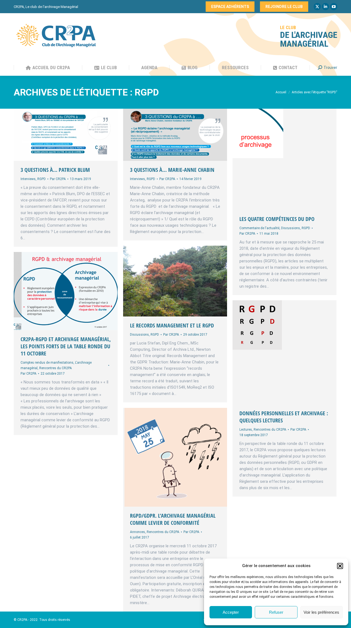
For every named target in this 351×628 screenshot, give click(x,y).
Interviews (28, 179)
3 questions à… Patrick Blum (55, 169)
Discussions (290, 228)
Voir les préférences (321, 612)
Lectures (245, 429)
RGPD (41, 179)
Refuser (276, 612)
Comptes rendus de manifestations (47, 363)
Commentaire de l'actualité (259, 228)
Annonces (137, 532)
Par (58, 179)
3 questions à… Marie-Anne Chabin (172, 169)
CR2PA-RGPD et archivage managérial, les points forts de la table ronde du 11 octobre (66, 346)
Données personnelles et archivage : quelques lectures (283, 417)
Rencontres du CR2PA (55, 368)
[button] (340, 566)
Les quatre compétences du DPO (277, 219)
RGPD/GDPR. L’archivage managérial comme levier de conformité (173, 519)
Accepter (231, 612)
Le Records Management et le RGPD (172, 325)
